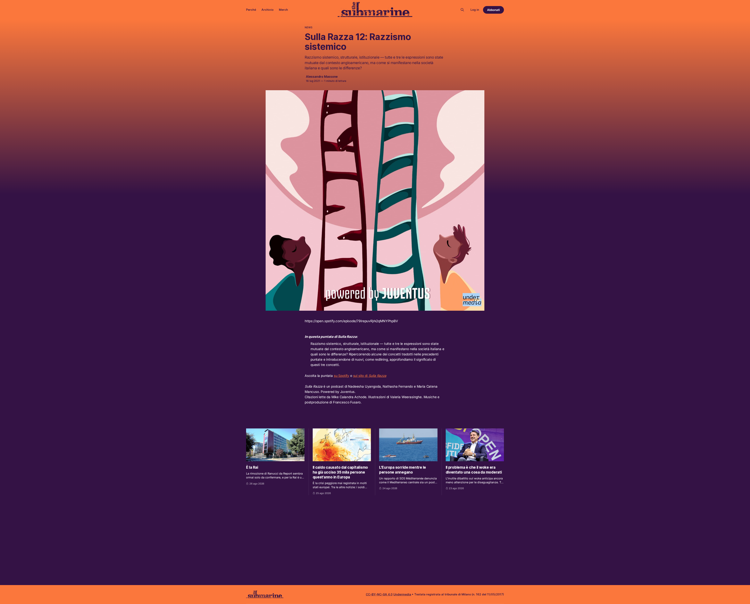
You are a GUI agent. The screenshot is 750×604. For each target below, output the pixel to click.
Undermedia (402, 594)
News (308, 27)
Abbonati (493, 10)
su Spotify (341, 376)
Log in (475, 10)
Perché (251, 10)
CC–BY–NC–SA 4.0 (379, 594)
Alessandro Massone (322, 77)
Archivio (267, 10)
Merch (283, 10)
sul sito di (369, 376)
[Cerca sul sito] (462, 10)
